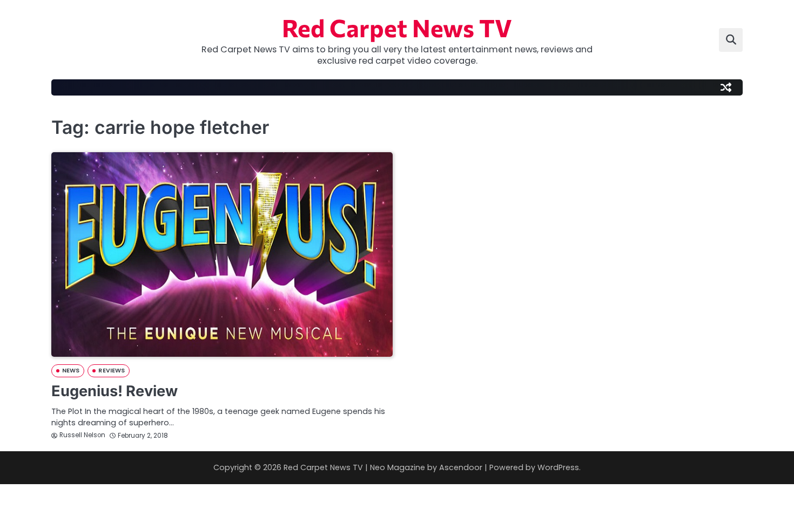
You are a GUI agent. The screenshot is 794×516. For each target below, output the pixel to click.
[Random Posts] (726, 87)
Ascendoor (460, 467)
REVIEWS (111, 370)
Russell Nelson (82, 435)
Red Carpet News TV (397, 27)
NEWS (70, 370)
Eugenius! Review (114, 391)
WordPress (558, 467)
